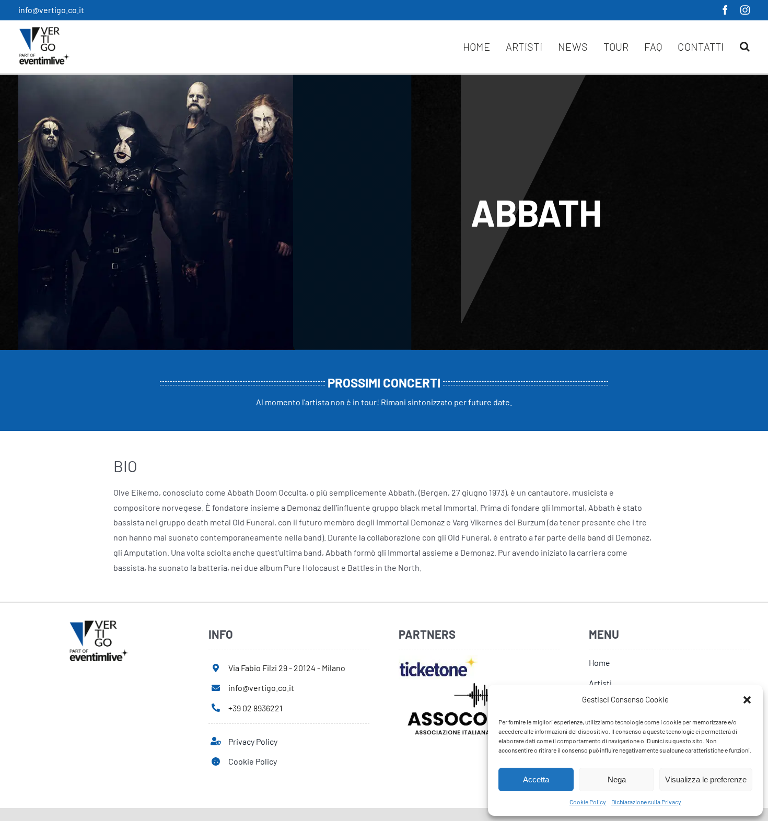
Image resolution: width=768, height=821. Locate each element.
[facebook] (725, 10)
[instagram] (745, 10)
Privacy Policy (252, 741)
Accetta (536, 779)
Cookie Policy (587, 801)
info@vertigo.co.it (51, 10)
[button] (747, 700)
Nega (617, 779)
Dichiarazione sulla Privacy (646, 801)
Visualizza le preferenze (706, 779)
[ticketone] (438, 659)
